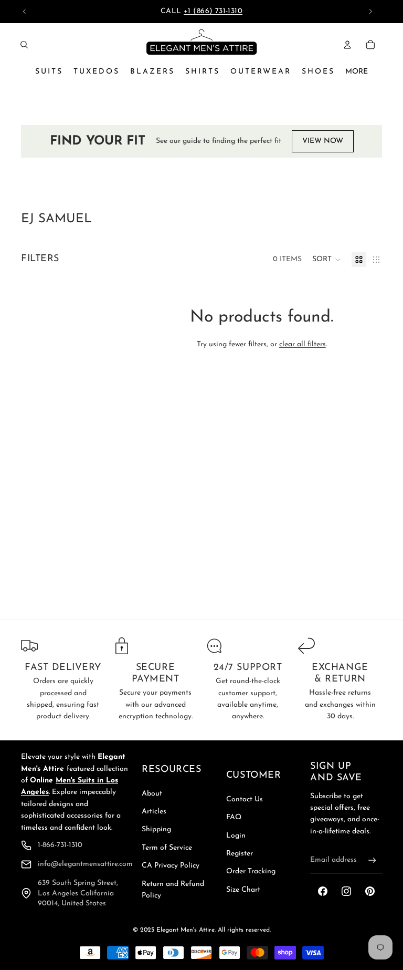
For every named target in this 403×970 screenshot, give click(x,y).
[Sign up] (372, 860)
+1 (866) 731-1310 (213, 11)
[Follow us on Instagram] (346, 891)
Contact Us (244, 799)
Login (236, 836)
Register (239, 854)
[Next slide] (370, 11)
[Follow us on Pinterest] (370, 891)
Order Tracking (250, 871)
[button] (326, 259)
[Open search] (24, 44)
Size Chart (243, 890)
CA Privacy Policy (170, 866)
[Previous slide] (24, 11)
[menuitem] (356, 72)
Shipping (156, 829)
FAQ (233, 817)
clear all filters (302, 344)
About (152, 794)
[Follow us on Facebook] (323, 891)
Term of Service (167, 848)
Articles (154, 812)
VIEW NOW (322, 141)
